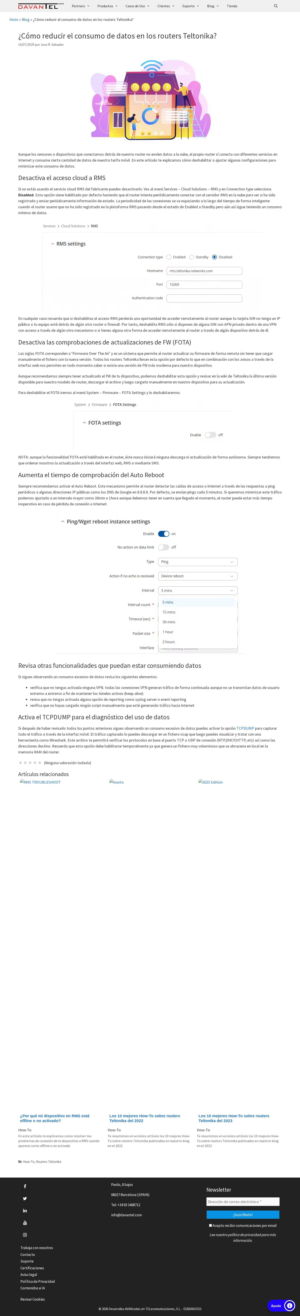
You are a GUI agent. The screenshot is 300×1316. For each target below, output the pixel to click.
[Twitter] (24, 1198)
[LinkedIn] (24, 1210)
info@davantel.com (126, 1215)
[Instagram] (24, 1235)
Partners (78, 6)
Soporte (188, 6)
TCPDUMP (246, 728)
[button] (281, 1306)
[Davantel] (42, 6)
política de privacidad (244, 1234)
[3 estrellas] (30, 762)
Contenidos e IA (32, 1288)
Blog (210, 6)
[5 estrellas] (40, 762)
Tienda (232, 6)
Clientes (163, 6)
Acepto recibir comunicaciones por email (244, 1225)
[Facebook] (24, 1186)
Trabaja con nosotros (36, 1247)
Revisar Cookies (32, 1299)
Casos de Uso (135, 6)
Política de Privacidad (37, 1281)
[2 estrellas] (25, 762)
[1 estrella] (20, 762)
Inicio (13, 19)
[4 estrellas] (35, 762)
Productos (105, 6)
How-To (28, 1162)
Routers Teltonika (48, 1162)
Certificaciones (32, 1268)
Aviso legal (28, 1274)
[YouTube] (24, 1223)
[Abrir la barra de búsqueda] (276, 6)
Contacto (27, 1254)
